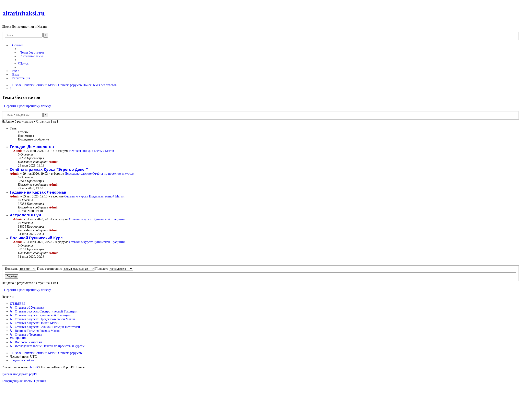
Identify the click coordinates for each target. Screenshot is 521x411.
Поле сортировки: (50, 268)
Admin (18, 150)
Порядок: (102, 268)
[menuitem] (31, 52)
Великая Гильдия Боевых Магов (91, 150)
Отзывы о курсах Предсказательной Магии (94, 196)
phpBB (33, 367)
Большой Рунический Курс (36, 238)
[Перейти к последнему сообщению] (60, 162)
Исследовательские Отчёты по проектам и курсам (99, 173)
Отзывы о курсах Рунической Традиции (97, 219)
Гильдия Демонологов (32, 147)
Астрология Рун (25, 215)
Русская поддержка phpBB (20, 374)
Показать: (12, 268)
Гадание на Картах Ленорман (38, 192)
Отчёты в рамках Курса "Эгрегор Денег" (49, 169)
